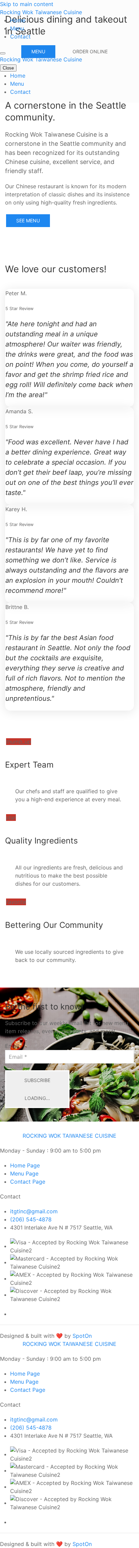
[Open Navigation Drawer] (2, 53)
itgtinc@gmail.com (34, 1211)
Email (12, 1046)
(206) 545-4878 (31, 1219)
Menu (17, 28)
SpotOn (82, 1335)
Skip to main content (26, 4)
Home (17, 20)
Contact (20, 36)
